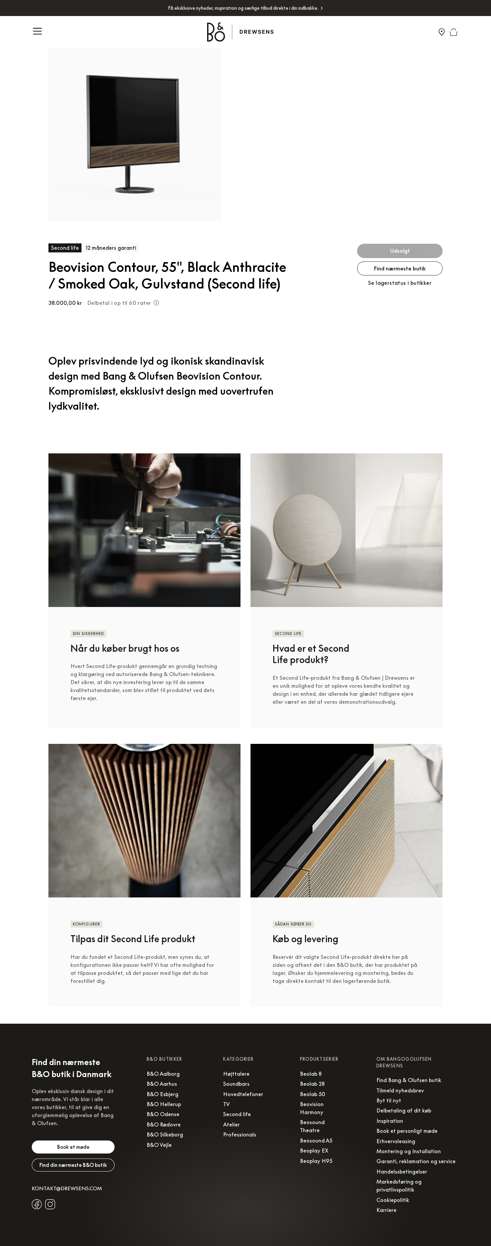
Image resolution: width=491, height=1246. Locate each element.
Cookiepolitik (392, 1200)
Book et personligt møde (407, 1130)
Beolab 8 (311, 1073)
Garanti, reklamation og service (416, 1161)
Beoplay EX (314, 1150)
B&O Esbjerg (162, 1094)
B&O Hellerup (164, 1104)
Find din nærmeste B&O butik (73, 1165)
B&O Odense (163, 1114)
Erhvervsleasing (395, 1141)
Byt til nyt (388, 1100)
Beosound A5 (316, 1140)
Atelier (231, 1124)
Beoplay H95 (316, 1161)
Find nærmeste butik (400, 268)
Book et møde (73, 1147)
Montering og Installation (408, 1151)
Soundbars (236, 1083)
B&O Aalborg (163, 1073)
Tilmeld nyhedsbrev (400, 1090)
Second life (237, 1114)
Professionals (239, 1134)
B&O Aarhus (162, 1083)
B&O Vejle (159, 1144)
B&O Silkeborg (165, 1134)
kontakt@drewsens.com (67, 1188)
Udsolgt (400, 250)
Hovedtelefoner (243, 1094)
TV (226, 1104)
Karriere (386, 1210)
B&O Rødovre (164, 1124)
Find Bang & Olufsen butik (408, 1080)
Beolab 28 (312, 1083)
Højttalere (236, 1073)
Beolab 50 (312, 1094)
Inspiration (389, 1120)
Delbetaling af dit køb (403, 1110)
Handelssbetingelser (401, 1171)
